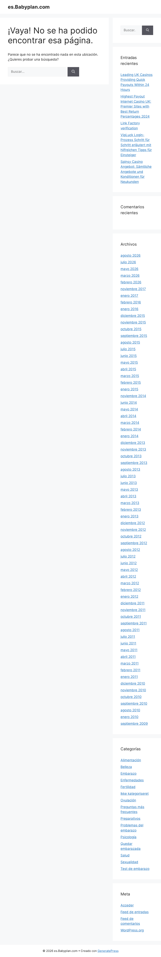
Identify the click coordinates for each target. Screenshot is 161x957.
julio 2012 (128, 556)
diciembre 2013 (133, 443)
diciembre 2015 (133, 316)
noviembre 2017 (133, 289)
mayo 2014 (129, 409)
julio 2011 (128, 637)
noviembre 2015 (133, 322)
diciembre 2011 (133, 603)
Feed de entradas (135, 912)
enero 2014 (129, 436)
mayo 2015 (129, 362)
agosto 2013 (130, 469)
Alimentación (131, 760)
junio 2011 (128, 643)
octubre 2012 (131, 536)
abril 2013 (128, 496)
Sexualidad (129, 862)
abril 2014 (128, 416)
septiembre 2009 (134, 724)
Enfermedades (132, 780)
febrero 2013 (131, 510)
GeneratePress (108, 951)
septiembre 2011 (134, 623)
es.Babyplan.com (29, 7)
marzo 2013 (130, 503)
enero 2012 (129, 596)
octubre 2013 (131, 456)
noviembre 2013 (133, 449)
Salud (125, 855)
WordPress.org (132, 930)
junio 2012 (129, 563)
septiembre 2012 (134, 543)
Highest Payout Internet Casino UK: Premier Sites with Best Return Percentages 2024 (136, 106)
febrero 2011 (130, 670)
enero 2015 (129, 389)
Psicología (128, 837)
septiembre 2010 (134, 703)
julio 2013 (128, 476)
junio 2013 (129, 483)
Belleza (126, 767)
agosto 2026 (131, 255)
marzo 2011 (130, 663)
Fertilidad (128, 787)
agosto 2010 (130, 710)
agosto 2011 (130, 630)
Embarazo (128, 773)
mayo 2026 (129, 269)
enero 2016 (129, 309)
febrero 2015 (131, 382)
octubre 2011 (131, 617)
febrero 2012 (131, 590)
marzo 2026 (130, 276)
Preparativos (130, 819)
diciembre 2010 (133, 683)
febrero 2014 (131, 429)
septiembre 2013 (134, 463)
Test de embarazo (135, 869)
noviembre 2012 (133, 530)
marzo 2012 (130, 583)
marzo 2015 (130, 376)
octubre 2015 (131, 329)
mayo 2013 (129, 489)
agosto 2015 (130, 342)
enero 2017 (129, 296)
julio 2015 (128, 349)
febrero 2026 (131, 282)
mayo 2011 (129, 650)
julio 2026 (128, 262)
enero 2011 (129, 677)
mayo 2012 (129, 570)
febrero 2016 (131, 302)
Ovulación (128, 800)
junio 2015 (129, 356)
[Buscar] (73, 72)
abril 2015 (128, 369)
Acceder (127, 905)
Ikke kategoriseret (135, 794)
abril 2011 (128, 657)
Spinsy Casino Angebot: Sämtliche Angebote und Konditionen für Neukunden (136, 172)
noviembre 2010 (133, 690)
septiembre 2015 (134, 336)
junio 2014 (129, 403)
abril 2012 (128, 576)
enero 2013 (129, 516)
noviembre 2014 (133, 396)
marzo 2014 (130, 423)
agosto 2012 (130, 550)
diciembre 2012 (133, 523)
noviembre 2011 (133, 610)
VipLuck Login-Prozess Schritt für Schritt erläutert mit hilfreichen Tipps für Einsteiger (136, 145)
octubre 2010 (131, 697)
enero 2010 (129, 717)
